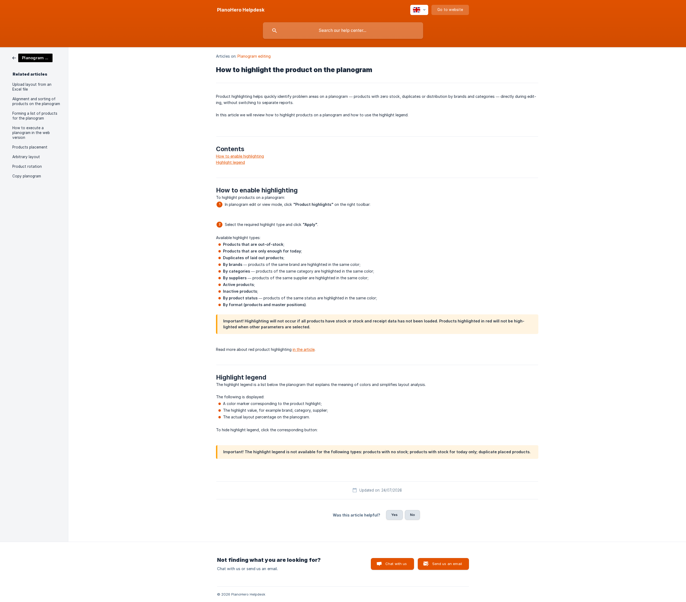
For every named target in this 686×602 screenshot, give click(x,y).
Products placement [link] (29, 147)
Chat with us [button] (396, 564)
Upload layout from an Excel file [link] (31, 86)
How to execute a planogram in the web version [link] (31, 133)
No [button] (412, 514)
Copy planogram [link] (26, 176)
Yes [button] (394, 514)
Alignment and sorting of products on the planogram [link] (36, 101)
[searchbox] (343, 30)
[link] (32, 57)
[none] (240, 10)
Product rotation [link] (27, 166)
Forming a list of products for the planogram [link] (34, 115)
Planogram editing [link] (254, 56)
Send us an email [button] (447, 564)
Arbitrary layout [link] (26, 157)
